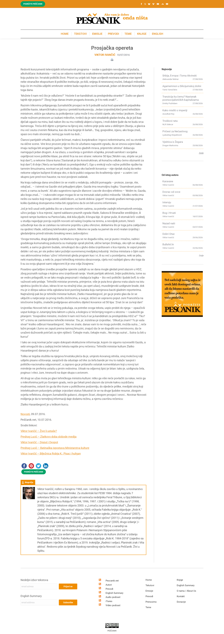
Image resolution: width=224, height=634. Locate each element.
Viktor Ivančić (104, 54)
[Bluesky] (149, 4)
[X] (145, 4)
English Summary (31, 596)
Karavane (167, 181)
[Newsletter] (167, 4)
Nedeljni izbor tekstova (34, 580)
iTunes (109, 601)
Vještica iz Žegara (172, 141)
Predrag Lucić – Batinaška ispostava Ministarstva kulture (55, 447)
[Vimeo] (153, 4)
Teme (148, 607)
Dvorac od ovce (171, 191)
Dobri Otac (168, 233)
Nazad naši (168, 223)
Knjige (180, 580)
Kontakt (181, 596)
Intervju (166, 202)
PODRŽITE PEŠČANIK (33, 472)
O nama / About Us (186, 591)
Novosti (25, 414)
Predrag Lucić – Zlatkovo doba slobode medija (48, 436)
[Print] (112, 59)
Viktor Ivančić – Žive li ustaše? (39, 431)
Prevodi (109, 589)
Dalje (201, 153)
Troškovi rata (170, 120)
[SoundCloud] (162, 4)
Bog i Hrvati (169, 212)
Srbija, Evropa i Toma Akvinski (179, 75)
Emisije (149, 591)
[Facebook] (141, 4)
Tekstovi (150, 585)
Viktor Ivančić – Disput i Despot (39, 442)
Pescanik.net (112, 580)
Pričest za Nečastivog (175, 131)
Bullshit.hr (168, 244)
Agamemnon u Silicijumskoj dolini (181, 86)
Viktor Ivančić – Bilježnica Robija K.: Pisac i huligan (51, 453)
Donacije (181, 601)
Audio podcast (113, 597)
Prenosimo (151, 601)
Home (149, 580)
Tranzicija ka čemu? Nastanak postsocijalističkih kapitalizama (180, 98)
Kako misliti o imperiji (174, 110)
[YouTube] (158, 4)
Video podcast (113, 605)
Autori (109, 584)
